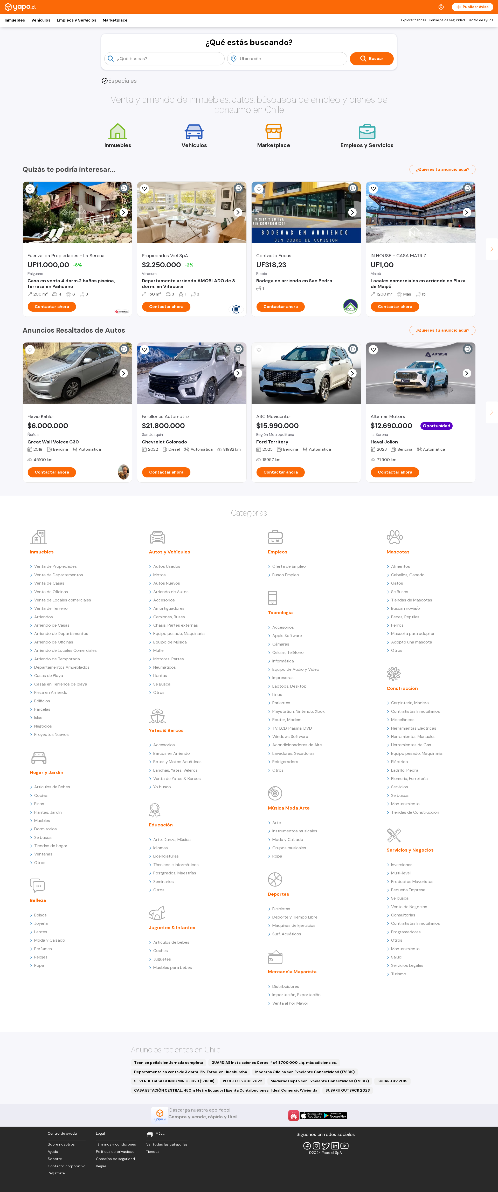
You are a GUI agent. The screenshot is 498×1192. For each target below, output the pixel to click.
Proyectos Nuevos (51, 734)
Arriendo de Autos (171, 591)
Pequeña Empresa (408, 890)
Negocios (43, 726)
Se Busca (161, 684)
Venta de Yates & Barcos (177, 778)
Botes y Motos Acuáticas (177, 761)
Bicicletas (281, 909)
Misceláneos (402, 719)
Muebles (42, 820)
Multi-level (401, 873)
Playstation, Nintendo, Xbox (298, 711)
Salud (396, 957)
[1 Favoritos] (144, 349)
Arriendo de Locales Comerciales (65, 650)
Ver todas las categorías (167, 1144)
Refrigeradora (285, 761)
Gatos (397, 583)
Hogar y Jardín (46, 772)
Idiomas (160, 848)
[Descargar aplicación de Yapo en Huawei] (294, 1115)
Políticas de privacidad (115, 1151)
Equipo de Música (170, 642)
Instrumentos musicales (294, 831)
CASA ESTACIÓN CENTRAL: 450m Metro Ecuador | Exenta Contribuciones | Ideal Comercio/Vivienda (225, 1090)
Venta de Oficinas (51, 591)
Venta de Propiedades (55, 566)
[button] (123, 212)
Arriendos (43, 617)
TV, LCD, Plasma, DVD (292, 728)
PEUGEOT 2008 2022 (242, 1081)
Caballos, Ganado (408, 575)
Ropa (39, 965)
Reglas (101, 1166)
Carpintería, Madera (410, 702)
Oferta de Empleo (289, 566)
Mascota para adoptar (413, 633)
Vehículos (40, 20)
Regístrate (56, 1173)
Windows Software (290, 736)
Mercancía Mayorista (292, 972)
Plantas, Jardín (48, 812)
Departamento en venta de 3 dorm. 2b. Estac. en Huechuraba (190, 1072)
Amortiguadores (168, 608)
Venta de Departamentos (58, 575)
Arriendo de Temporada (57, 659)
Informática (283, 661)
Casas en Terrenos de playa (60, 684)
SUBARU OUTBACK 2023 (348, 1090)
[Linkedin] (335, 1145)
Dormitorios (45, 829)
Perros (397, 625)
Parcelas (42, 709)
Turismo (398, 974)
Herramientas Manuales (413, 736)
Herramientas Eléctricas (413, 728)
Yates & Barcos (166, 730)
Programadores (406, 932)
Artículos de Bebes (52, 787)
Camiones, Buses (169, 617)
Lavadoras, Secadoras (293, 753)
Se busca (43, 837)
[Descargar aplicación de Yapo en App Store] (311, 1115)
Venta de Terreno (51, 608)
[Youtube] (344, 1145)
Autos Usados (166, 566)
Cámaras (280, 644)
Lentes (40, 932)
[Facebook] (307, 1145)
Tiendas (152, 1151)
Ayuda (53, 1151)
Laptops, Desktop (289, 686)
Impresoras (283, 677)
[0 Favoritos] (30, 189)
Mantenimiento (405, 803)
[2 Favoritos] (259, 349)
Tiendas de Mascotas (411, 600)
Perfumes (43, 948)
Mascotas (398, 552)
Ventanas (43, 854)
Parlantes (281, 702)
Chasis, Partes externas (175, 625)
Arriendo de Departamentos (61, 633)
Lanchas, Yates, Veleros (175, 770)
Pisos (39, 803)
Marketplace (115, 20)
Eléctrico (399, 761)
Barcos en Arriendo (171, 753)
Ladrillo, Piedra (404, 770)
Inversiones (401, 864)
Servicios (399, 787)
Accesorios (164, 600)
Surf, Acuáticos (286, 934)
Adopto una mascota (411, 642)
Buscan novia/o (405, 608)
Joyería (41, 923)
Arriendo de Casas (52, 625)
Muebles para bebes (172, 967)
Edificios (42, 701)
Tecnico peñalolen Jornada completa (168, 1062)
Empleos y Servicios (76, 20)
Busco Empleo (285, 575)
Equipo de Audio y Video (295, 669)
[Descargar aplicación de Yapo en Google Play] (335, 1115)
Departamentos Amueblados (61, 667)
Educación (161, 825)
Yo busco (162, 787)
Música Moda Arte (289, 808)
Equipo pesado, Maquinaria (179, 633)
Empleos (277, 552)
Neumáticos (164, 667)
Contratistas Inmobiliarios (415, 711)
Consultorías (403, 915)
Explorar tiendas (413, 20)
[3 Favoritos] (30, 349)
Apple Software (287, 635)
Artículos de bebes (171, 942)
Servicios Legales (407, 965)
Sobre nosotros (61, 1144)
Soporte (55, 1159)
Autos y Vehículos (169, 552)
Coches (160, 950)
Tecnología (280, 612)
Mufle (158, 650)
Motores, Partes (168, 659)
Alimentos (400, 566)
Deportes (278, 894)
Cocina (40, 795)
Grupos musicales (289, 848)
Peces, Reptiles (405, 617)
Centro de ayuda (480, 20)
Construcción (402, 688)
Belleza (38, 900)
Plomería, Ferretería (409, 778)
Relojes (40, 957)
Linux (277, 694)
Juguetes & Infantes (172, 927)
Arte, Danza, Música (172, 839)
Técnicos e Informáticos (176, 864)
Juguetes (162, 959)
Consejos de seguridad (447, 20)
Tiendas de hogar (50, 845)
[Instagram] (316, 1145)
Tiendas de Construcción (415, 812)
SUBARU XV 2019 (392, 1081)
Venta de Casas (49, 583)
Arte (276, 822)
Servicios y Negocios (410, 850)
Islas (38, 717)
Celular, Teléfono (288, 652)
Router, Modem (286, 719)
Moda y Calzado (49, 940)
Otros (39, 862)
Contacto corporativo (67, 1166)
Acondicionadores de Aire (297, 745)
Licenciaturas (166, 856)
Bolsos (40, 915)
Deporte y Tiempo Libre (294, 917)
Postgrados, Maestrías (174, 873)
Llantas (160, 675)
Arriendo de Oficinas (53, 642)
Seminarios (163, 881)
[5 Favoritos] (373, 189)
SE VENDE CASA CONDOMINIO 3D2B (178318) (174, 1081)
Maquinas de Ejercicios (293, 925)
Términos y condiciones (116, 1144)
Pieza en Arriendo (50, 692)
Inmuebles (15, 20)
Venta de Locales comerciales (62, 600)
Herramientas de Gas (411, 745)
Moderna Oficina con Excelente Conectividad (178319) (305, 1072)
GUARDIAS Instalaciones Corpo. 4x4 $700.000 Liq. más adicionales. (274, 1062)
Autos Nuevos (166, 583)
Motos (159, 575)
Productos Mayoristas (412, 881)
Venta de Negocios (409, 906)
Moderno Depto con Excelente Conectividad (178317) (320, 1081)
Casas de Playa (48, 675)
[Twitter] (325, 1145)
